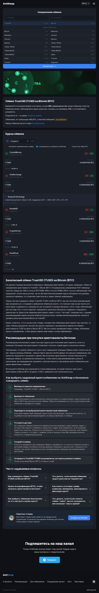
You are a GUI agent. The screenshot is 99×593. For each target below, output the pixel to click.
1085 (91, 232)
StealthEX (14, 209)
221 (92, 176)
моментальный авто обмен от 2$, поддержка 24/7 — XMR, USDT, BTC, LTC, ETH (36, 200)
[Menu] (94, 3)
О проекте (7, 582)
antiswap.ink (91, 590)
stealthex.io (14, 211)
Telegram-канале (34, 116)
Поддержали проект (56, 582)
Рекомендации (38, 123)
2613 (91, 254)
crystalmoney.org (16, 155)
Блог (70, 582)
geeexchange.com (16, 177)
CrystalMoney (15, 152)
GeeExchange (15, 175)
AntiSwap (8, 3)
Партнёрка (79, 582)
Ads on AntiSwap (11, 203)
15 (87, 210)
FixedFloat (14, 253)
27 (86, 153)
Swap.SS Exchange (16, 197)
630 (91, 153)
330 (85, 254)
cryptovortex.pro (15, 233)
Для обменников (37, 582)
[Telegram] (94, 581)
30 (87, 176)
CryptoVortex (15, 231)
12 (86, 232)
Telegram (51, 560)
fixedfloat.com (15, 256)
